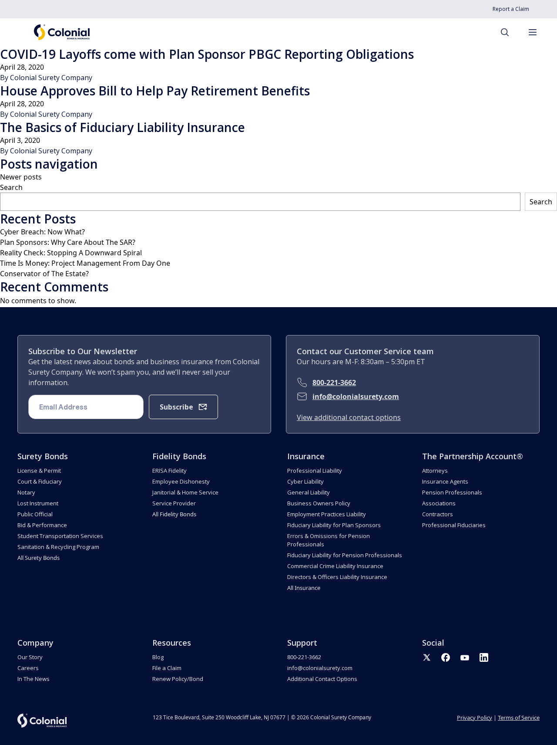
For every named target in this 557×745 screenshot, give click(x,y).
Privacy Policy (474, 717)
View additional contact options (349, 417)
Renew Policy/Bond (177, 679)
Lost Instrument (37, 503)
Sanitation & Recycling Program (58, 547)
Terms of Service (519, 717)
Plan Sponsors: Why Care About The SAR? (67, 242)
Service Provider (174, 503)
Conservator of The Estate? (44, 273)
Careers (28, 668)
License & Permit (39, 470)
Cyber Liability (305, 481)
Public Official (35, 514)
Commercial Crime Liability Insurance (335, 566)
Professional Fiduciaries (454, 525)
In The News (33, 679)
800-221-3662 (334, 382)
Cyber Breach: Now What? (42, 232)
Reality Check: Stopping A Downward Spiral (71, 252)
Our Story (30, 657)
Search (11, 187)
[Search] (509, 32)
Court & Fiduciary (39, 481)
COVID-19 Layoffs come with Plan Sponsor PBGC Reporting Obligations (207, 54)
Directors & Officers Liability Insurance (337, 577)
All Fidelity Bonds (174, 514)
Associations (439, 503)
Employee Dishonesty (181, 481)
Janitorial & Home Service (185, 492)
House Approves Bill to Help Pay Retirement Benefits (155, 90)
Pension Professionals (452, 492)
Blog (158, 657)
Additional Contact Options (322, 679)
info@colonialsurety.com (355, 396)
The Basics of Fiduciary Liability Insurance (122, 127)
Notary (26, 492)
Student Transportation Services (60, 536)
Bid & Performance (42, 525)
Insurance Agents (445, 481)
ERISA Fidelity (169, 470)
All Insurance (303, 588)
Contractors (437, 514)
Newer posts (21, 177)
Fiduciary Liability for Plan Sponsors (334, 525)
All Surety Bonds (38, 558)
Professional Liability (314, 470)
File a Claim (166, 668)
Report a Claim (511, 9)
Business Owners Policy (318, 503)
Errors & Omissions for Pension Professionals (328, 540)
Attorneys (435, 470)
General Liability (308, 492)
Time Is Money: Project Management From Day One (85, 263)
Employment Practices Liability (326, 514)
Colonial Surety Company (51, 77)
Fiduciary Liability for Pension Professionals (344, 555)
